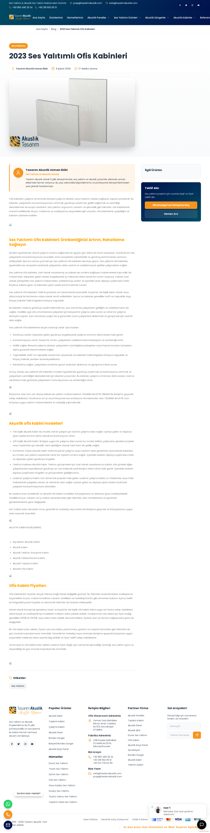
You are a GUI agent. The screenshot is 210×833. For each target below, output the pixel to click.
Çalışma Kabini (56, 726)
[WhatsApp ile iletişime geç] (8, 804)
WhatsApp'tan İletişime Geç (171, 205)
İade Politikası (90, 819)
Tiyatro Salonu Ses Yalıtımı (63, 796)
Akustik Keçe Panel (59, 749)
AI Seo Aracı (132, 827)
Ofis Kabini (133, 740)
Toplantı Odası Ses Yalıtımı (63, 802)
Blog (53, 29)
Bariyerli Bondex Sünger (61, 743)
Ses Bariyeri (134, 750)
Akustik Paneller (136, 715)
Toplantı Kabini (56, 721)
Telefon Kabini (135, 764)
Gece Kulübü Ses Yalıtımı (62, 785)
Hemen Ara (171, 214)
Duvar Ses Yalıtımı (58, 763)
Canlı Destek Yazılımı (202, 831)
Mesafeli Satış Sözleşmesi (114, 819)
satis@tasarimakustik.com (107, 773)
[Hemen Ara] (8, 814)
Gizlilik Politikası (140, 819)
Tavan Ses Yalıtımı (58, 768)
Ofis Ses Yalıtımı (57, 779)
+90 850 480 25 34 (103, 756)
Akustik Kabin (56, 715)
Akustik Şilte (134, 730)
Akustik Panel (56, 732)
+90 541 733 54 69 (103, 763)
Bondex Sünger (57, 738)
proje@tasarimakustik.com (107, 776)
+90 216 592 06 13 (102, 759)
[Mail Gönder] (8, 825)
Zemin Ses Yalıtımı (58, 774)
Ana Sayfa (42, 29)
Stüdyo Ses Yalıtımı (59, 791)
